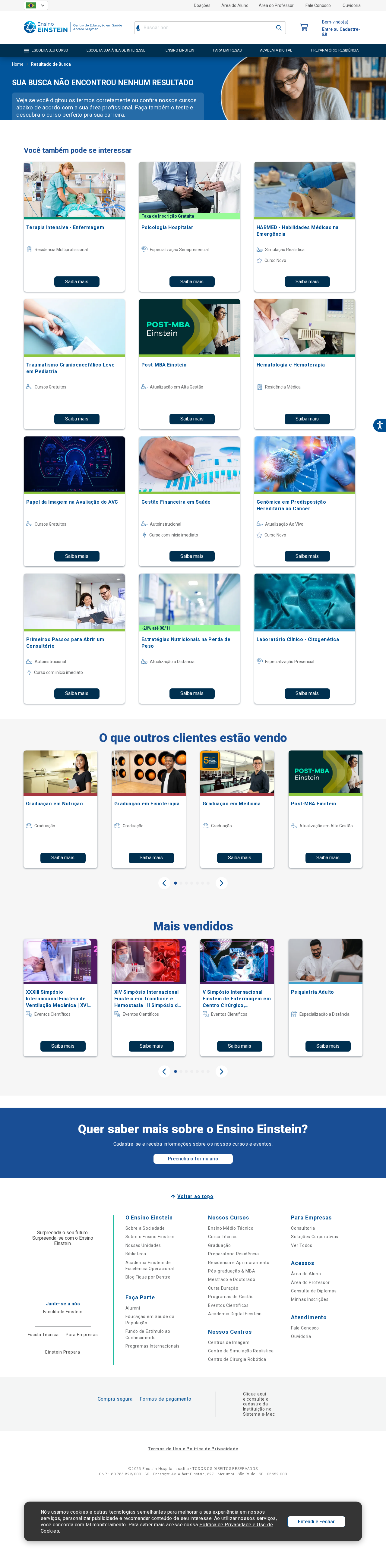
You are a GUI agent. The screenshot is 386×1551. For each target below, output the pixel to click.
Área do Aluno (234, 5)
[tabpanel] (60, 809)
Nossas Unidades (143, 1245)
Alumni (132, 1308)
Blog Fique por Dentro (148, 1277)
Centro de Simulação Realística (241, 1350)
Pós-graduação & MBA (231, 1271)
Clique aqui (254, 1394)
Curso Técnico (223, 1236)
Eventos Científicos (228, 1305)
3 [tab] (186, 883)
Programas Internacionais (152, 1346)
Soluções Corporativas (314, 1236)
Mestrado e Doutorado (231, 1279)
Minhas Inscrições (309, 1299)
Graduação (219, 1245)
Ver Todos (301, 1245)
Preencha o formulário (193, 1159)
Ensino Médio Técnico (230, 1228)
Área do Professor (276, 5)
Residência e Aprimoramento (238, 1262)
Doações (202, 5)
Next (222, 883)
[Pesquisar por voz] (138, 28)
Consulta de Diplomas (314, 1290)
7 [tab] (208, 883)
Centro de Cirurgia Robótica (237, 1359)
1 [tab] (175, 883)
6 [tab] (202, 883)
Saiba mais (76, 282)
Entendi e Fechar (316, 1521)
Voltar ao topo (195, 1196)
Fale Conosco (318, 5)
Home (18, 64)
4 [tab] (191, 883)
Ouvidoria (352, 5)
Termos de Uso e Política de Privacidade (193, 1448)
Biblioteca (135, 1253)
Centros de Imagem (228, 1342)
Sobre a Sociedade (145, 1228)
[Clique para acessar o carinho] (304, 28)
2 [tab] (180, 883)
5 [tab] (197, 883)
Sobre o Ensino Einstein (150, 1236)
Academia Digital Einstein (235, 1313)
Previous (164, 883)
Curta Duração (223, 1288)
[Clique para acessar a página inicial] (73, 34)
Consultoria (303, 1228)
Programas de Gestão (231, 1296)
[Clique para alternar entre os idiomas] (36, 5)
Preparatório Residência (233, 1253)
